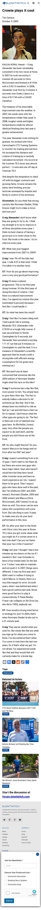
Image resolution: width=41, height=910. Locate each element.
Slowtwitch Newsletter (17, 876)
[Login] (33, 3)
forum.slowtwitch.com (16, 796)
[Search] (28, 3)
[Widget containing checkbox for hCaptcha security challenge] (20, 893)
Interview (8, 673)
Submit (9, 901)
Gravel (4, 840)
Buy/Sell (24, 837)
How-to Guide (26, 842)
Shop (23, 834)
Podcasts (25, 840)
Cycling (4, 837)
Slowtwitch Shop (14, 884)
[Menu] (38, 3)
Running (5, 842)
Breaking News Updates (17, 880)
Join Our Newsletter (13, 860)
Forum (24, 831)
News (4, 831)
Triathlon (5, 834)
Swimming (5, 845)
